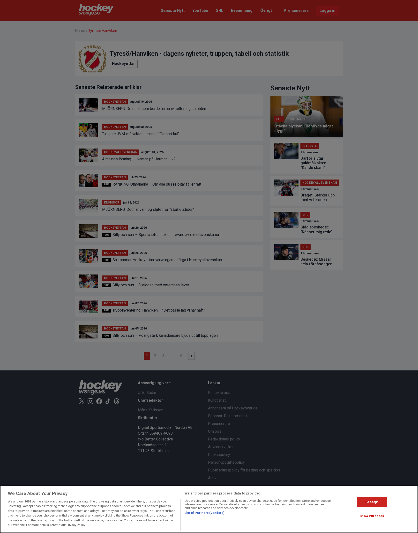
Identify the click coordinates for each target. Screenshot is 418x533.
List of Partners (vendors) (204, 513)
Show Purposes (372, 516)
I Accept (372, 502)
